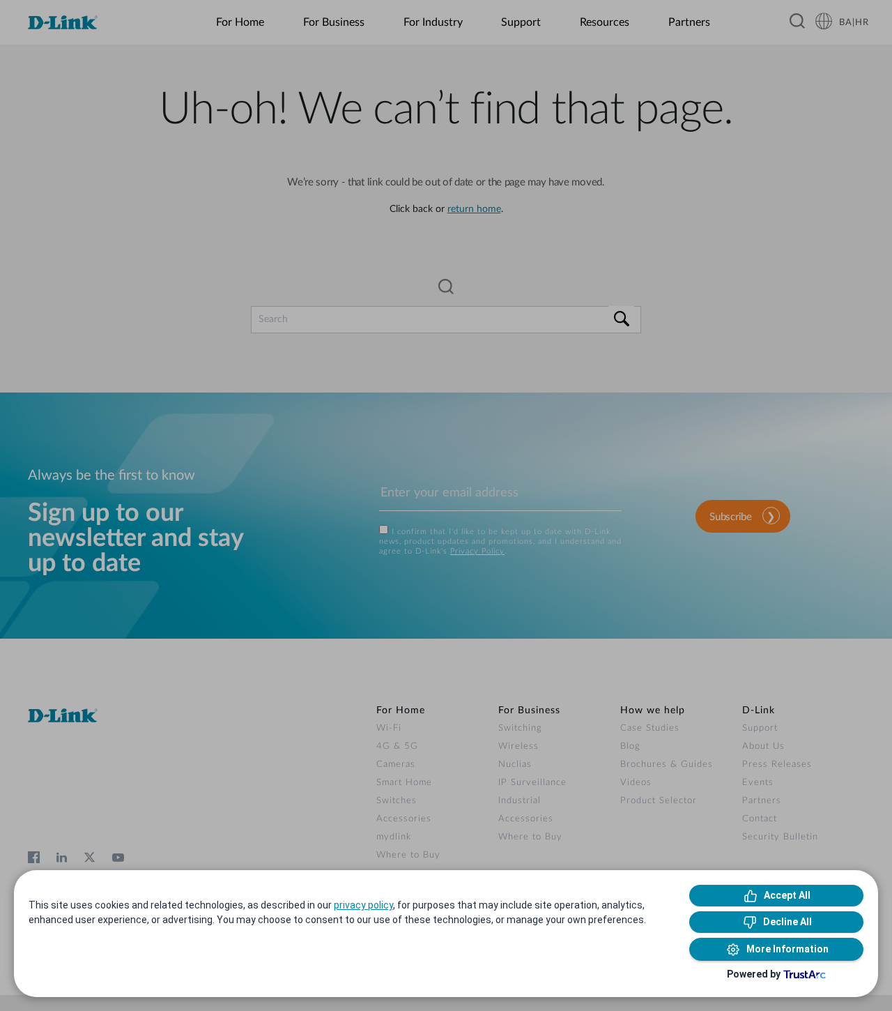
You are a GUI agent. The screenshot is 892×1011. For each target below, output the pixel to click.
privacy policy (363, 905)
